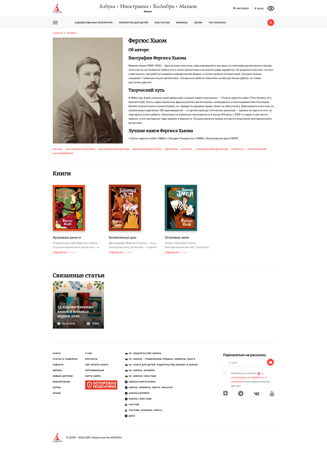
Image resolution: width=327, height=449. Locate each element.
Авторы (57, 370)
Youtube (134, 404)
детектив (171, 149)
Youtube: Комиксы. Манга (145, 410)
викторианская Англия (114, 149)
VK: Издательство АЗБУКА (145, 353)
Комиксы (182, 22)
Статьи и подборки (65, 359)
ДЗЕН (132, 416)
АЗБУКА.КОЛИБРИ (139, 393)
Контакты (91, 359)
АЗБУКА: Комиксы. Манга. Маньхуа (151, 387)
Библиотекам (61, 382)
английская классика (80, 149)
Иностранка (134, 6)
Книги (148, 11)
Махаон (188, 6)
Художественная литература (94, 22)
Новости (58, 365)
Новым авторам (63, 376)
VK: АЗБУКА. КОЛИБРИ (142, 370)
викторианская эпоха (147, 149)
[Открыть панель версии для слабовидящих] (270, 8)
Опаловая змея (177, 237)
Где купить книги (96, 365)
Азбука (107, 6)
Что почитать (217, 23)
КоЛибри (163, 6)
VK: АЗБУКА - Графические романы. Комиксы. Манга (162, 359)
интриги (186, 149)
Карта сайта (93, 376)
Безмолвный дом (122, 237)
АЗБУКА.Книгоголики (142, 382)
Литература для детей (133, 22)
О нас (88, 353)
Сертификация (94, 370)
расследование (63, 153)
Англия (57, 149)
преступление (257, 149)
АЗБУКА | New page (140, 399)
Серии (198, 23)
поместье (237, 149)
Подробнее (60, 252)
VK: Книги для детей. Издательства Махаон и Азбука (163, 365)
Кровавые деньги (67, 237)
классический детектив (212, 149)
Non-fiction (162, 22)
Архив (57, 393)
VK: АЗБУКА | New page (142, 376)
